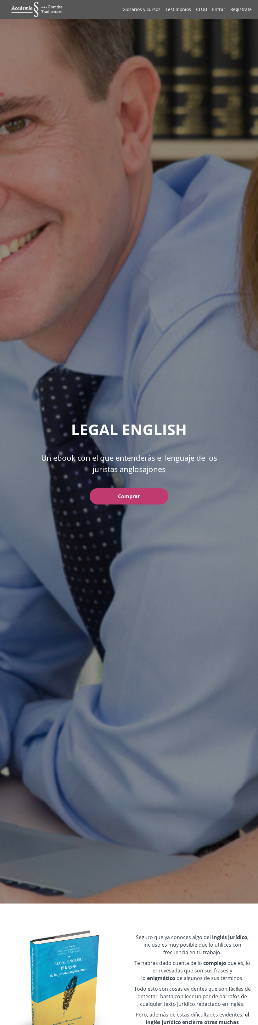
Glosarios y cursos (141, 9)
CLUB (201, 9)
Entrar (218, 9)
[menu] (184, 9)
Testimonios (178, 9)
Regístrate (241, 9)
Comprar (129, 496)
